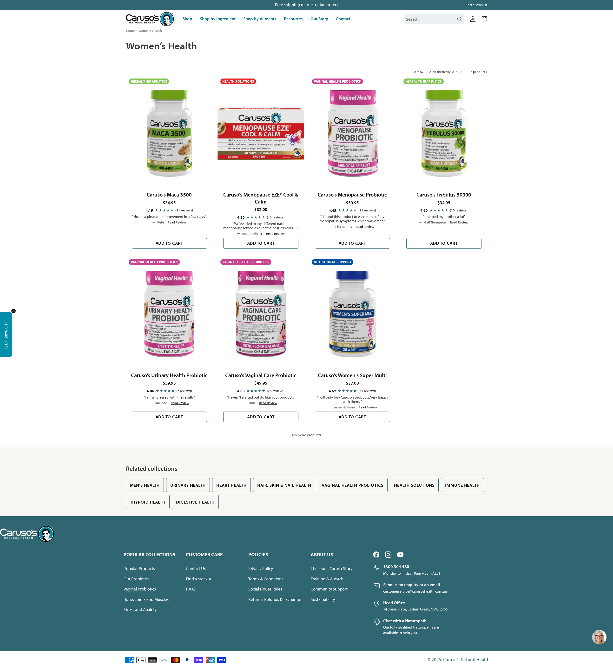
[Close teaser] (13, 310)
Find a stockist (476, 5)
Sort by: (418, 72)
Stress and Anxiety (140, 609)
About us (322, 554)
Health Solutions (414, 485)
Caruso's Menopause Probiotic (352, 194)
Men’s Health (145, 485)
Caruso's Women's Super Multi (352, 375)
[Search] (459, 19)
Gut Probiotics (136, 579)
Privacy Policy (260, 568)
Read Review (177, 222)
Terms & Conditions (265, 579)
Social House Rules (265, 589)
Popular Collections (149, 554)
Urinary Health (188, 485)
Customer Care (204, 554)
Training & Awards (327, 579)
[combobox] (431, 19)
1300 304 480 (396, 566)
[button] (484, 19)
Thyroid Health (148, 502)
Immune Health (462, 485)
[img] (169, 210)
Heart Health (231, 485)
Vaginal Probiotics (140, 589)
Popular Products (139, 568)
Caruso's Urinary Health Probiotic (169, 375)
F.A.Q (190, 589)
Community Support (329, 589)
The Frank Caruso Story (331, 568)
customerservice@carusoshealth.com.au (415, 591)
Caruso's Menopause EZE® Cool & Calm (260, 198)
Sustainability (323, 599)
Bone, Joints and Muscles (146, 599)
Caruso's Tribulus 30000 (443, 194)
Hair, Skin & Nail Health (284, 485)
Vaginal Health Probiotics (352, 485)
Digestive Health (195, 502)
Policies (258, 554)
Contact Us (196, 568)
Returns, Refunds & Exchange (274, 599)
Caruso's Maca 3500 (169, 194)
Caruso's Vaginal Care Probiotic (260, 375)
